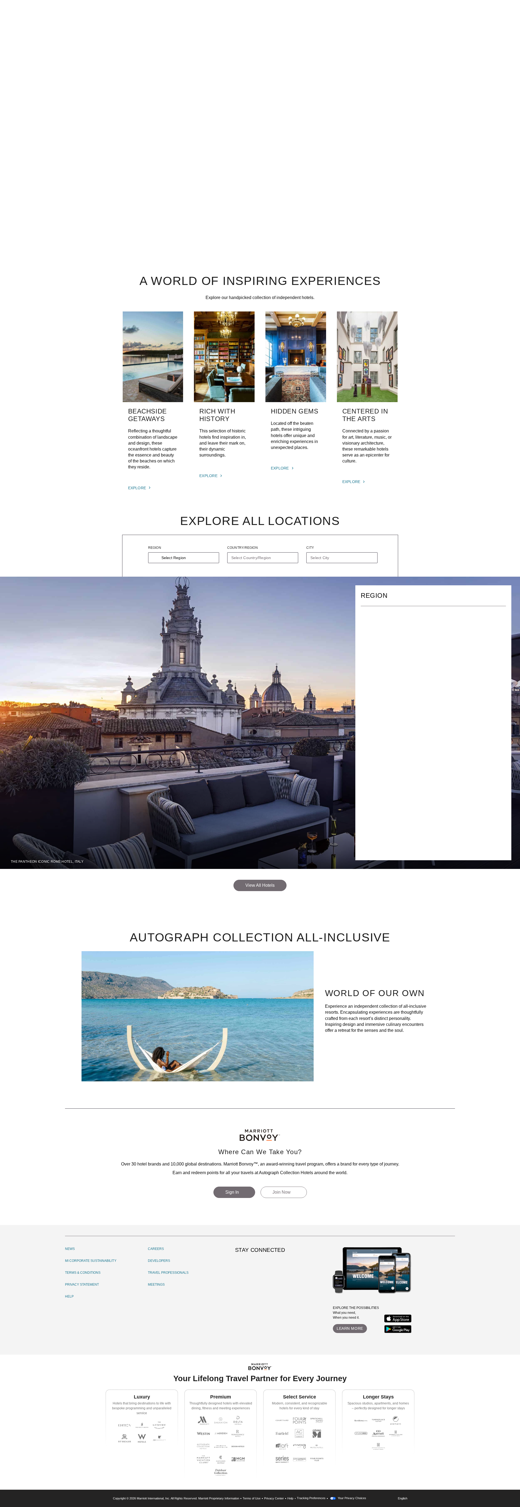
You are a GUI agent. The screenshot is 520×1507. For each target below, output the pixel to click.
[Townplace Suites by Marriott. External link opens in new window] (378, 1420)
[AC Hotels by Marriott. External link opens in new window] (299, 1433)
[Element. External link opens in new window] (395, 1420)
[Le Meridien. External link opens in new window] (220, 1433)
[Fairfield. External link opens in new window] (282, 1433)
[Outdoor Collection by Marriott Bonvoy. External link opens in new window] (220, 1472)
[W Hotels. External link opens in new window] (141, 1438)
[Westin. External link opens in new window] (203, 1433)
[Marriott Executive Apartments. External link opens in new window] (378, 1433)
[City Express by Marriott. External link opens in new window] (299, 1459)
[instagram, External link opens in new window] (240, 1264)
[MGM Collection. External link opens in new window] (238, 1459)
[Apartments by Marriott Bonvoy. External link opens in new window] (378, 1446)
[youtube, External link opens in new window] (270, 1264)
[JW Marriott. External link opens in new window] (159, 1438)
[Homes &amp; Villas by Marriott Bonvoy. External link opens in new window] (395, 1433)
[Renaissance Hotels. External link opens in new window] (238, 1433)
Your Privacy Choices (351, 1498)
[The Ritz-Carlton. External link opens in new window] (141, 1425)
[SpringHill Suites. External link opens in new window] (316, 1420)
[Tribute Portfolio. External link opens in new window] (220, 1446)
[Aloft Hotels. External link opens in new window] (282, 1446)
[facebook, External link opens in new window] (250, 1264)
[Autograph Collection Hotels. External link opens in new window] (203, 1446)
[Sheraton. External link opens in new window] (220, 1420)
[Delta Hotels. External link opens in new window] (238, 1420)
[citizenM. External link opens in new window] (316, 1433)
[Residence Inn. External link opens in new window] (361, 1420)
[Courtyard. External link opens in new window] (282, 1420)
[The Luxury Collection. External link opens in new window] (159, 1425)
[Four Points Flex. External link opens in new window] (299, 1420)
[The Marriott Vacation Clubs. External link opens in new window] (203, 1459)
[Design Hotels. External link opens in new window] (238, 1446)
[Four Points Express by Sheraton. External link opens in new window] (316, 1459)
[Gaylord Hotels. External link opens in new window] (220, 1459)
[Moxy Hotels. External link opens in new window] (299, 1446)
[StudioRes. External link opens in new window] (361, 1433)
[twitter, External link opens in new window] (260, 1264)
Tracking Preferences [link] (311, 1498)
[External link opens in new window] (397, 1318)
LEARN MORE (350, 1328)
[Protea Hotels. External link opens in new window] (316, 1446)
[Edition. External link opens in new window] (124, 1425)
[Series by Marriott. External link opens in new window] (282, 1459)
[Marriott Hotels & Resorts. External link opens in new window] (203, 1420)
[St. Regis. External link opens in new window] (124, 1438)
